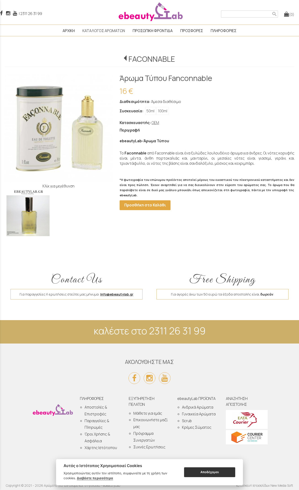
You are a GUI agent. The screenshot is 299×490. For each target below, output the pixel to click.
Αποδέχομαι (209, 472)
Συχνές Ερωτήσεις (149, 447)
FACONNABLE (151, 59)
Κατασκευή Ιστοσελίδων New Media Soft (264, 485)
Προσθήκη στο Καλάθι (145, 205)
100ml (162, 110)
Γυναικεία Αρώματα (199, 414)
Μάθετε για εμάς (147, 413)
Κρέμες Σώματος (196, 427)
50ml (150, 110)
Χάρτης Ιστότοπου (101, 447)
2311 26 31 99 (31, 13)
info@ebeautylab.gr (116, 294)
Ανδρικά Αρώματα (197, 407)
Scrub (187, 420)
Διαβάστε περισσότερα (95, 478)
